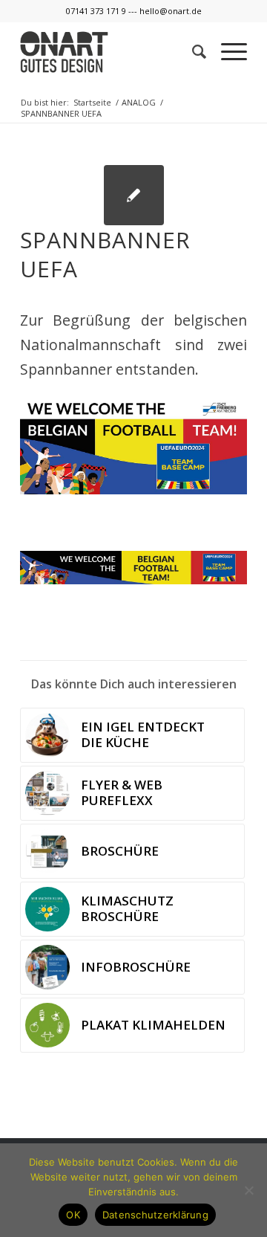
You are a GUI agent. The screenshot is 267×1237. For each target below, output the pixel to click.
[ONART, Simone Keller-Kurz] (134, 195)
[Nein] (248, 1190)
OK (73, 1215)
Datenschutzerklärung (155, 1215)
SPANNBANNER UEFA (105, 254)
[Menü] (226, 51)
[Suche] (191, 51)
